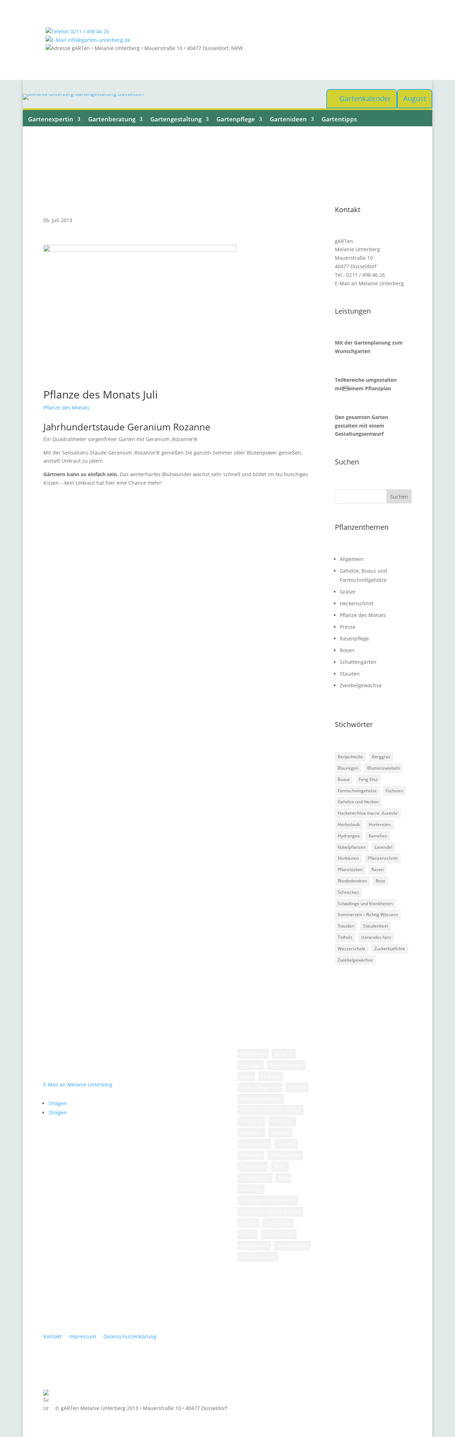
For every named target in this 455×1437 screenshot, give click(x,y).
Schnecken (348, 892)
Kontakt (52, 1336)
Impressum (82, 1336)
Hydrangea (349, 836)
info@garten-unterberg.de (98, 40)
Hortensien (380, 824)
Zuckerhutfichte (389, 949)
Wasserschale (351, 949)
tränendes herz (376, 937)
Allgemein (352, 559)
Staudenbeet (375, 926)
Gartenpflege (235, 119)
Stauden (350, 673)
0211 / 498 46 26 (89, 31)
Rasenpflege (354, 638)
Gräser (348, 591)
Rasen (377, 869)
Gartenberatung (111, 119)
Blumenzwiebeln (383, 768)
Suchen (399, 496)
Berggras (381, 757)
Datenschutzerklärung (129, 1336)
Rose (380, 881)
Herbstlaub (349, 824)
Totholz (345, 937)
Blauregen (348, 768)
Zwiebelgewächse (361, 685)
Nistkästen (348, 858)
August (414, 98)
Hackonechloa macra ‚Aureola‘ (368, 813)
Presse (347, 626)
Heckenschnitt (357, 603)
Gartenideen (288, 119)
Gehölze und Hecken (358, 802)
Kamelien (378, 836)
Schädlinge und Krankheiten (365, 904)
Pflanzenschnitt (383, 858)
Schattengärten (358, 662)
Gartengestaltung (176, 119)
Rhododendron (352, 881)
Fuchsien (394, 791)
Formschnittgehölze (357, 791)
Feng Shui (368, 779)
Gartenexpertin (50, 119)
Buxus (344, 779)
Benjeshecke (350, 757)
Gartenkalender (365, 98)
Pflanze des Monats (66, 407)
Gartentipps (339, 119)
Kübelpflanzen (352, 847)
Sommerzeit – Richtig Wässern (368, 915)
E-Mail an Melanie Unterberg (369, 283)
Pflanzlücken (350, 869)
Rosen (347, 650)
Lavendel (383, 847)
